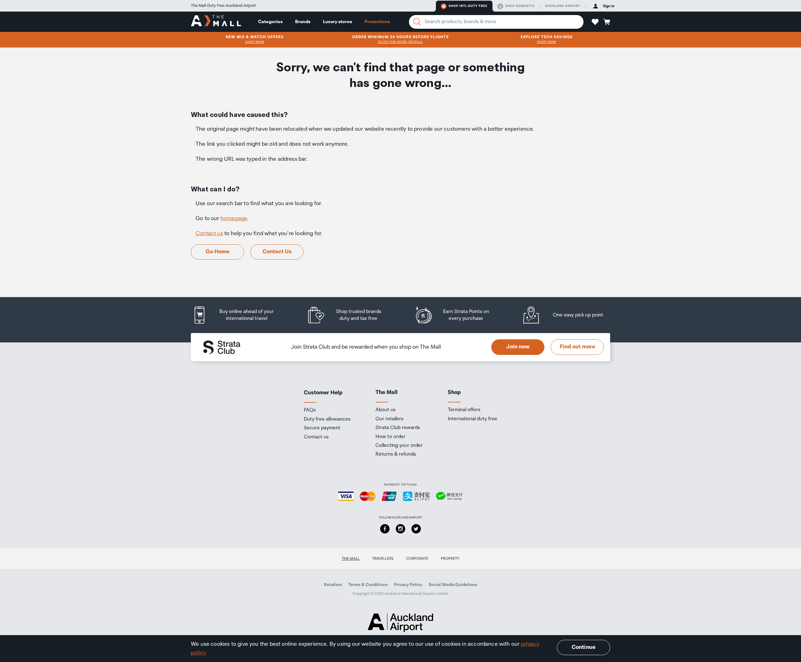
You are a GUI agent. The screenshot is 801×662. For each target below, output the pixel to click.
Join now (518, 347)
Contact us (209, 233)
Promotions (377, 21)
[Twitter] (416, 528)
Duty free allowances (327, 419)
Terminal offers (464, 410)
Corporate (417, 559)
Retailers (333, 584)
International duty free (472, 419)
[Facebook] (385, 528)
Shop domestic (520, 6)
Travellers (383, 559)
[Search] (417, 22)
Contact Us (277, 252)
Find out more (577, 347)
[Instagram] (400, 528)
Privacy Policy (408, 584)
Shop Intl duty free (468, 6)
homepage (234, 218)
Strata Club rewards (397, 428)
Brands (302, 21)
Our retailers (389, 419)
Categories (270, 21)
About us (385, 410)
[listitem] (239, 315)
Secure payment (322, 428)
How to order (390, 437)
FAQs (310, 410)
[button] (595, 21)
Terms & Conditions (368, 584)
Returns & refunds (395, 454)
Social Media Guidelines (453, 584)
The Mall (351, 559)
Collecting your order (399, 445)
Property (450, 559)
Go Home (217, 252)
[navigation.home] (216, 21)
